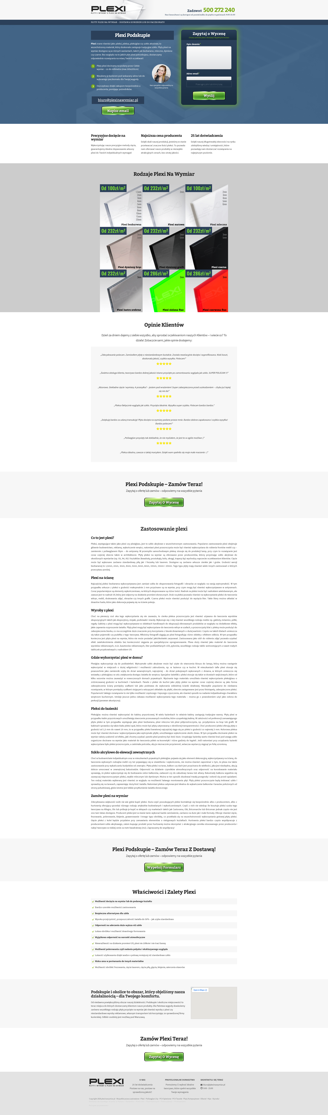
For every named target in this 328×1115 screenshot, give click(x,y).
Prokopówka (180, 1101)
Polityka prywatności (99, 1105)
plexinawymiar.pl (108, 1098)
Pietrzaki (140, 1101)
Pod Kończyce (152, 1101)
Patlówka (130, 1101)
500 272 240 (219, 9)
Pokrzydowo (166, 1101)
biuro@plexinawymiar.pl (118, 100)
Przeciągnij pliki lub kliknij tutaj (209, 84)
